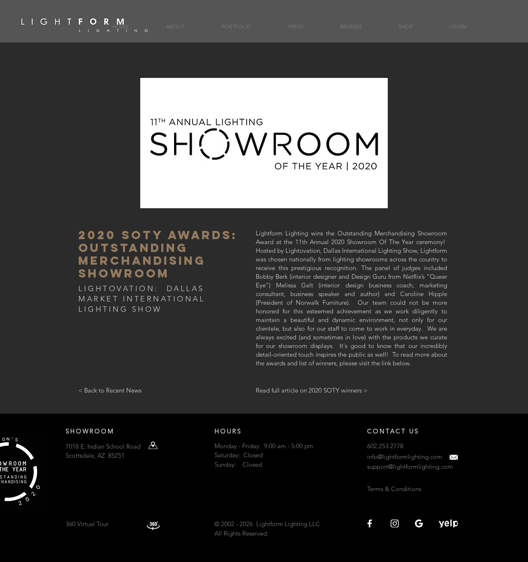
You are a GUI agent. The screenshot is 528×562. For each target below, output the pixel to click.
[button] (175, 23)
